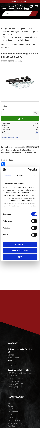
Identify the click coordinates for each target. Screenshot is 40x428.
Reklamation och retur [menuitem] (15, 423)
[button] (5, 7)
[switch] (34, 221)
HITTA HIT (12, 365)
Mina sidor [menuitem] (11, 403)
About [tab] (32, 176)
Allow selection (20, 251)
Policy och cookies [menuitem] (14, 420)
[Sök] (34, 13)
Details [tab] (20, 176)
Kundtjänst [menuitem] (11, 415)
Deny (20, 257)
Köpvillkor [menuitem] (11, 417)
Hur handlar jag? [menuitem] (13, 412)
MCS (36, 133)
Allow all (20, 244)
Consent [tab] (7, 176)
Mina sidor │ (16, 1)
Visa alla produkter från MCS (11, 137)
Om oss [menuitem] (10, 406)
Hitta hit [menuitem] (10, 409)
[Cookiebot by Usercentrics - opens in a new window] (28, 169)
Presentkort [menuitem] (11, 426)
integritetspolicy (21, 319)
